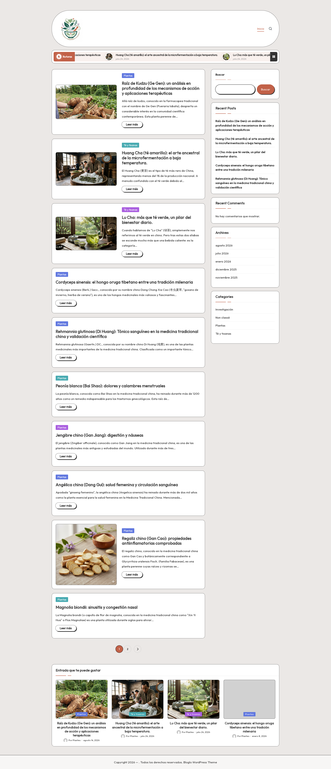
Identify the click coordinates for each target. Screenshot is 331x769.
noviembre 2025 (226, 277)
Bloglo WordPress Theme (200, 762)
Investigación (224, 309)
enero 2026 (223, 261)
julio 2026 (222, 253)
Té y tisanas (130, 145)
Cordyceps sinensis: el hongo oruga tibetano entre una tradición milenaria (124, 282)
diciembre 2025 (226, 269)
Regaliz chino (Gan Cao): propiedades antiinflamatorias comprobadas (156, 541)
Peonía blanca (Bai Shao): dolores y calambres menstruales (110, 385)
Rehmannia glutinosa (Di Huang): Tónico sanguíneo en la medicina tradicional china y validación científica (127, 334)
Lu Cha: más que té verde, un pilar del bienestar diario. (236, 55)
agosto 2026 (224, 245)
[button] (137, 649)
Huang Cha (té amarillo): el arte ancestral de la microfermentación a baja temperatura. (139, 55)
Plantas (128, 75)
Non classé (222, 317)
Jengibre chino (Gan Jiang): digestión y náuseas (99, 435)
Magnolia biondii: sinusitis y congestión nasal (97, 607)
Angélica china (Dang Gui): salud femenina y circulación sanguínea (117, 484)
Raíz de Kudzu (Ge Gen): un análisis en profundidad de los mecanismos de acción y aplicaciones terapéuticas (160, 88)
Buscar (220, 74)
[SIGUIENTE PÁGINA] (137, 649)
